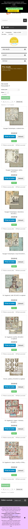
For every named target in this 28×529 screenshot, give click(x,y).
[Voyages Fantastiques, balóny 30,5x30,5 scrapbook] (14, 158)
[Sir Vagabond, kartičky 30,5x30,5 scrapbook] (14, 325)
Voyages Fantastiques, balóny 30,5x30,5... (14, 170)
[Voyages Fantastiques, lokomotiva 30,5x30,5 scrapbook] (14, 200)
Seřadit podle (4, 89)
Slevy (4, 55)
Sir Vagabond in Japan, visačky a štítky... (14, 462)
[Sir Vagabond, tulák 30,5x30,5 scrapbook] (14, 283)
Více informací (14, 6)
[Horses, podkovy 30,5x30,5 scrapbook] (14, 367)
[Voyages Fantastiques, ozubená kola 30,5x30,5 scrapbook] (14, 116)
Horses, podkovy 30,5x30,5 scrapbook (14, 379)
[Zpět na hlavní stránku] (2, 32)
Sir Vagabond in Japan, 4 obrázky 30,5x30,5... (14, 421)
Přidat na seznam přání (8, 145)
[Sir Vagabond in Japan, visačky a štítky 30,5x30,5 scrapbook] (14, 450)
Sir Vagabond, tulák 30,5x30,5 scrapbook (14, 295)
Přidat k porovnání (21, 145)
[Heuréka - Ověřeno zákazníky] (14, 41)
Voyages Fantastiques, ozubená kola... (14, 128)
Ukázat (2, 92)
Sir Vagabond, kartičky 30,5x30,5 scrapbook (14, 337)
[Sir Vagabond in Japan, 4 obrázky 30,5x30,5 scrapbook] (14, 408)
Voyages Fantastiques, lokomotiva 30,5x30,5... (14, 212)
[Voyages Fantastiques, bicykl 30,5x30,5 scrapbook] (14, 242)
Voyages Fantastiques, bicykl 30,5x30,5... (14, 253)
